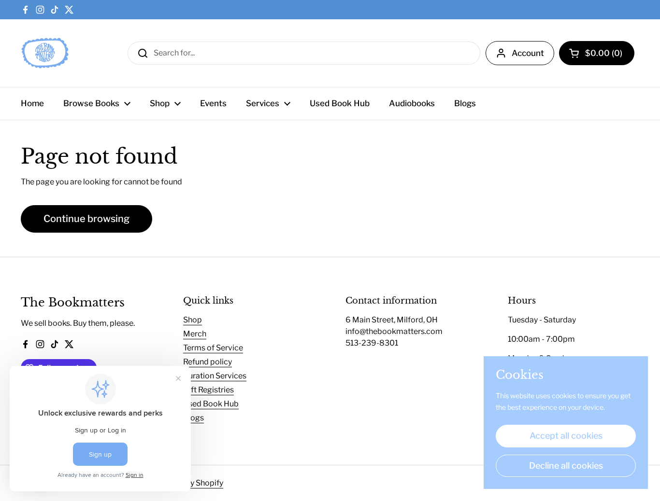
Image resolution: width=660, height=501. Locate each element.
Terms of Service (213, 347)
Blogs (193, 417)
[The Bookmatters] (45, 53)
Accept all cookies (566, 436)
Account (528, 53)
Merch (194, 333)
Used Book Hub (211, 403)
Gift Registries (208, 389)
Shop (192, 319)
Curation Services (214, 375)
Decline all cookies (566, 465)
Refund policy (207, 361)
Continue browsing (86, 218)
